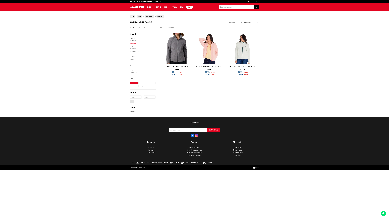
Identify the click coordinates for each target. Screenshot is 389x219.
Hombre (150, 7)
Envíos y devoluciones (194, 152)
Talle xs (162, 27)
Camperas (153, 27)
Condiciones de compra (194, 150)
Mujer (158, 7)
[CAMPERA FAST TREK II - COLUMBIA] (176, 48)
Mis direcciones (238, 152)
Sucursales (151, 152)
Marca (174, 7)
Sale (189, 7)
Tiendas (132, 1)
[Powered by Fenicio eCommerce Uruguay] (256, 167)
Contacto (157, 1)
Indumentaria (143, 27)
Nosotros (151, 147)
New (181, 7)
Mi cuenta (238, 147)
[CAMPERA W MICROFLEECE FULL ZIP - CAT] (209, 48)
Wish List (237, 155)
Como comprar (194, 147)
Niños (166, 7)
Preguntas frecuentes (144, 1)
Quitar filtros (171, 27)
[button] (256, 7)
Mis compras (237, 150)
